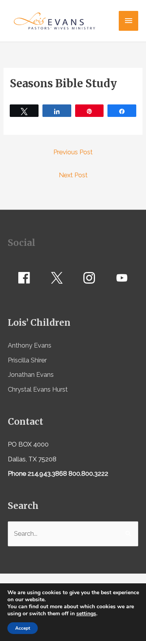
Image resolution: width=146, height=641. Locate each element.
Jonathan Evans (31, 374)
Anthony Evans (29, 345)
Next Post (73, 175)
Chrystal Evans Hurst (38, 389)
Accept (22, 628)
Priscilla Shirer (27, 360)
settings (86, 613)
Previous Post (73, 152)
